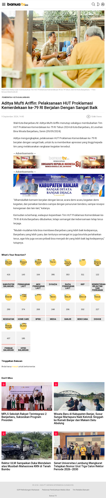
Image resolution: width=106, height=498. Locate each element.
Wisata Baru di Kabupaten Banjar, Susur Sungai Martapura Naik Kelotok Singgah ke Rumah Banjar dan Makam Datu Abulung (78, 418)
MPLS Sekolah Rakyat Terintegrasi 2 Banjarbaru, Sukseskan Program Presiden (24, 417)
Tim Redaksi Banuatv (81, 490)
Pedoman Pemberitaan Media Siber (56, 490)
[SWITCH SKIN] (98, 4)
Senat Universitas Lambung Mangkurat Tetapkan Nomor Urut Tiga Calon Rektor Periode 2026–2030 (79, 466)
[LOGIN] (102, 4)
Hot (4, 384)
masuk (15, 366)
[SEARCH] (93, 4)
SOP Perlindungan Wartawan (28, 490)
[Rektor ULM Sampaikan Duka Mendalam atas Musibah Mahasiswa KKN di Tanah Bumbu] (27, 445)
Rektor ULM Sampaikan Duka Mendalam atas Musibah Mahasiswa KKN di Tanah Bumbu (26, 466)
